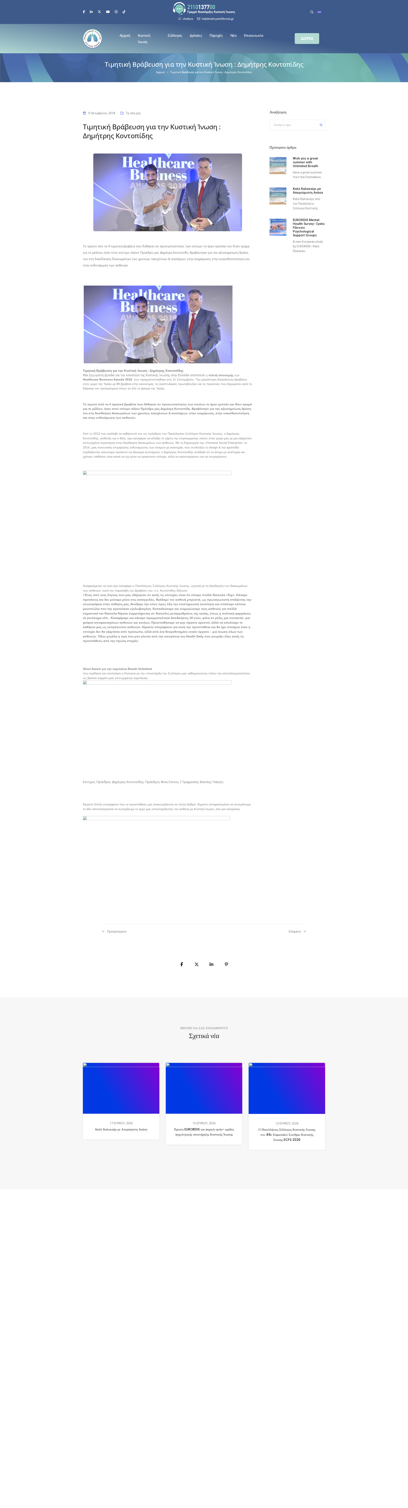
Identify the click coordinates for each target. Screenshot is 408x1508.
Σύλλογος (175, 35)
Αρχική (125, 35)
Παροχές (216, 35)
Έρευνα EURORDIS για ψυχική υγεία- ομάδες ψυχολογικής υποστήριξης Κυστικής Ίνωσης (204, 1132)
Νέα (233, 35)
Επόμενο (295, 931)
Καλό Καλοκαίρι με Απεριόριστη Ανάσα (121, 1129)
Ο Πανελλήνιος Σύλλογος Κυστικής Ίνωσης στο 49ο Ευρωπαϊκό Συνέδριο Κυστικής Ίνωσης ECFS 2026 (286, 1134)
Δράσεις (196, 35)
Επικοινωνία (253, 35)
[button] (307, 38)
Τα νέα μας (133, 113)
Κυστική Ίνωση (144, 38)
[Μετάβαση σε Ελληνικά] (319, 12)
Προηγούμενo (116, 931)
